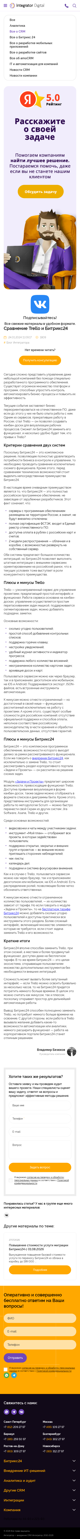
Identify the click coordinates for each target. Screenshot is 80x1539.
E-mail (11, 1331)
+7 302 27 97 (54, 1439)
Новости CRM (20, 70)
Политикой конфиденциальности (53, 1371)
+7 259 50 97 (15, 1439)
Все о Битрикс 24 (22, 37)
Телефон (13, 1344)
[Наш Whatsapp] (6, 1375)
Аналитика (17, 25)
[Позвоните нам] (66, 5)
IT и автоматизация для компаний (34, 64)
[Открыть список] (74, 1461)
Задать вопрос (40, 1167)
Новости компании (23, 75)
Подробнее (40, 1269)
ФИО (10, 1318)
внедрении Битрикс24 (47, 758)
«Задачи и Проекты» (29, 781)
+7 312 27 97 (53, 1451)
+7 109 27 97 (53, 1427)
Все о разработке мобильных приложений (31, 44)
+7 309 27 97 (14, 1451)
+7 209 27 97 (14, 1427)
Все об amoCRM (21, 58)
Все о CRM (17, 31)
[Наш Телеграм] (14, 1375)
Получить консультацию (40, 360)
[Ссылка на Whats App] (6, 1411)
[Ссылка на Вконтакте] (21, 1411)
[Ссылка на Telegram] (14, 1411)
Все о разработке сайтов (28, 52)
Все (12, 20)
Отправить (15, 1358)
